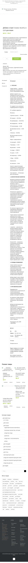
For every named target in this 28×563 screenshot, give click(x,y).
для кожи (4, 485)
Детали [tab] (3, 83)
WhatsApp (7, 2)
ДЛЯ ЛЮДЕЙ (5, 465)
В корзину (16, 58)
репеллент (5, 505)
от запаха (17, 500)
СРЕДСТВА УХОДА (8, 433)
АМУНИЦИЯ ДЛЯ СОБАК (9, 454)
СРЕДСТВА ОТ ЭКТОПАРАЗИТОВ (11, 438)
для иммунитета (18, 483)
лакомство (12, 500)
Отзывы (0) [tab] (4, 86)
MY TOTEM (6, 420)
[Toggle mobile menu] (25, 9)
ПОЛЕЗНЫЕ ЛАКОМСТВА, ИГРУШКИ (12, 430)
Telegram (13, 2)
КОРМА (5, 441)
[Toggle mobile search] (23, 9)
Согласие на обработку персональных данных (14, 542)
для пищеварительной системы (9, 492)
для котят (10, 485)
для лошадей (10, 487)
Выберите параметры (6, 407)
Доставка (13, 527)
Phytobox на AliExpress (22, 544)
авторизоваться (19, 356)
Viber (10, 2)
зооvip (16, 498)
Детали (11, 382)
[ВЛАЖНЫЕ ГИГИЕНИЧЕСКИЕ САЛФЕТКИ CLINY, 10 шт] (7, 369)
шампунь (7, 509)
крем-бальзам (5, 500)
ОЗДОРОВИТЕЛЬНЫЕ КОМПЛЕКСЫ (12, 427)
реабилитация (20, 502)
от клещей (23, 500)
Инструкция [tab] (4, 80)
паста (4, 502)
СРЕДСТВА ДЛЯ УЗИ (8, 463)
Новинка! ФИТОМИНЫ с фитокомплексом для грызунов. (22, 528)
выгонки (12, 481)
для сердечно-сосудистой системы (14, 71)
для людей (17, 487)
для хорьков (17, 496)
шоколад (12, 509)
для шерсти (5, 498)
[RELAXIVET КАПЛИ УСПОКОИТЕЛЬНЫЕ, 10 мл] (20, 369)
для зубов (12, 483)
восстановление (6, 481)
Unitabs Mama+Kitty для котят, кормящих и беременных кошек (7, 400)
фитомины (5, 507)
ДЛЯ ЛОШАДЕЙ (7, 444)
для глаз (20, 481)
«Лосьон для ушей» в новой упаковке (22, 537)
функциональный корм (18, 507)
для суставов (5, 496)
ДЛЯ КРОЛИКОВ (7, 449)
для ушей (11, 496)
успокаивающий (12, 505)
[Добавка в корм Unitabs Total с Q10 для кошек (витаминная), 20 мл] (20, 387)
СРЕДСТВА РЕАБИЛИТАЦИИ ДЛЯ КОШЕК (12, 460)
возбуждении (15, 479)
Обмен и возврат (13, 533)
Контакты (13, 536)
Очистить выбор (23, 54)
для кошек (13, 70)
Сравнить (5, 63)
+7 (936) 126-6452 (18, 2)
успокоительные (20, 505)
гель (16, 481)
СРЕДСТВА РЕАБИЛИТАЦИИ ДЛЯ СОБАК (12, 457)
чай (3, 509)
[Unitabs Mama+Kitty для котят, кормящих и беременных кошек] (7, 391)
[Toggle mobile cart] (20, 9)
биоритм (4, 479)
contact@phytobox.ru (14, 3)
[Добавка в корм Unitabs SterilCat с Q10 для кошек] (14, 22)
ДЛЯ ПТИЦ (6, 452)
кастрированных (10, 73)
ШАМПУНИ (6, 435)
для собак (20, 494)
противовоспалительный (11, 502)
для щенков (11, 498)
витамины (8, 70)
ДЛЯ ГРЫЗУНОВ (7, 446)
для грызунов (5, 483)
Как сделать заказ (13, 524)
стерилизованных (6, 74)
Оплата (13, 530)
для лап (4, 487)
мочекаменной (17, 73)
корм (20, 498)
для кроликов (22, 485)
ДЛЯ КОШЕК (10, 67)
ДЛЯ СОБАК (6, 422)
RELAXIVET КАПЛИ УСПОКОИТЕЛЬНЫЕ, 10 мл (20, 375)
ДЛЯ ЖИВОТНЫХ (6, 418)
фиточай (10, 507)
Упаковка (6, 52)
